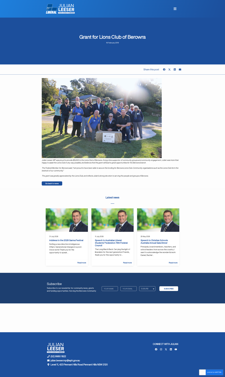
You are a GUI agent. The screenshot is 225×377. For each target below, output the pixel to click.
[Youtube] (175, 349)
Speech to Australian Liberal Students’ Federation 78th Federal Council (111, 242)
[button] (164, 69)
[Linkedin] (171, 349)
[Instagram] (161, 349)
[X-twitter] (166, 349)
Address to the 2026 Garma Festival (66, 240)
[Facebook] (156, 349)
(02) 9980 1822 (58, 356)
